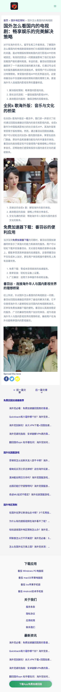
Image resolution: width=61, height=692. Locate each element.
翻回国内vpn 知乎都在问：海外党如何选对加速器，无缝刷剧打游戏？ (30, 442)
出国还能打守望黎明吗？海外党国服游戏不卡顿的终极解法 (30, 486)
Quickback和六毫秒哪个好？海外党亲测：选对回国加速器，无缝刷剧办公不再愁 (30, 416)
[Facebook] (6, 378)
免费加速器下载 (21, 240)
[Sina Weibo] (17, 378)
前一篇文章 (19, 391)
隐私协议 (30, 613)
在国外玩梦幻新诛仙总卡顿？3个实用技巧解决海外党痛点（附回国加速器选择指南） (30, 512)
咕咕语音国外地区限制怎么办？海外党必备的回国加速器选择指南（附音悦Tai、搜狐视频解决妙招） (30, 529)
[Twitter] (11, 378)
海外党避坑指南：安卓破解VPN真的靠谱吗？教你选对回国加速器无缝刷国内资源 (30, 433)
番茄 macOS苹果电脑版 (30, 577)
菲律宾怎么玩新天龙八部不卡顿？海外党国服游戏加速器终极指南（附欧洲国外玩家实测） (30, 460)
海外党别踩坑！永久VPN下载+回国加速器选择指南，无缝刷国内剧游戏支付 (30, 425)
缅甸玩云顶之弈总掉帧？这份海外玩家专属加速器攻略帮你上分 (30, 469)
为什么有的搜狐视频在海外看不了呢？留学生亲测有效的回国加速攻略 (30, 521)
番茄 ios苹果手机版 (30, 584)
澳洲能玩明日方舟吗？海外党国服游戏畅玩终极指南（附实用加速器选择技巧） (30, 477)
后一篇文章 (41, 391)
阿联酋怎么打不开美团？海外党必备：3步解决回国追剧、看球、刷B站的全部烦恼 (30, 538)
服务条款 (30, 606)
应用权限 (30, 620)
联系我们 (30, 627)
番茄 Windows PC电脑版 (30, 570)
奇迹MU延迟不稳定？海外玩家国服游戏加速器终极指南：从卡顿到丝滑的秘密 (30, 494)
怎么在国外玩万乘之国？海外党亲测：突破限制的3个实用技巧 (30, 546)
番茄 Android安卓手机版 (30, 591)
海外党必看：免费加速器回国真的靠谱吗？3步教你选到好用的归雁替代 (30, 408)
